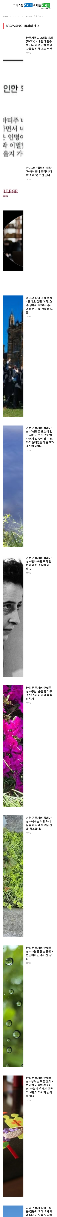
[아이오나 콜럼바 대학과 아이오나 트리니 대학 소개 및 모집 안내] (13, 226)
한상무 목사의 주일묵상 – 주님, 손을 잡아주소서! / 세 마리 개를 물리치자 (39, 693)
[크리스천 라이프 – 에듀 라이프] (31, 6)
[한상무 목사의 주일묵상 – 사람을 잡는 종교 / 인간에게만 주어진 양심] (13, 1006)
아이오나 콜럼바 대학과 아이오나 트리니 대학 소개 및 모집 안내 (39, 171)
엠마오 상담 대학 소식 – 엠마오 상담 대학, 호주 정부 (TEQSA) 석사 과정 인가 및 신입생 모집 (39, 305)
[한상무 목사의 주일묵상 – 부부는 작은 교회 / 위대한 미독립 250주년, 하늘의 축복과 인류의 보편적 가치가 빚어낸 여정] (13, 1136)
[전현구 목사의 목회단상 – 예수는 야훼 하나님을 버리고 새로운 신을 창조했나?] (13, 876)
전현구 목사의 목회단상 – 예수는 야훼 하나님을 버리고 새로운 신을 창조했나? (39, 823)
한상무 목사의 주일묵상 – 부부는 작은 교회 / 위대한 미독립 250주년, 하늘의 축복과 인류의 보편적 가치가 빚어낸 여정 (39, 1087)
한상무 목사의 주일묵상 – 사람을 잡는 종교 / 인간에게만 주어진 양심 (39, 953)
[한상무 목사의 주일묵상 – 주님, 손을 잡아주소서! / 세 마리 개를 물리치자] (13, 746)
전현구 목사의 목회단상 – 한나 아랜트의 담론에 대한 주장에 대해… (38, 563)
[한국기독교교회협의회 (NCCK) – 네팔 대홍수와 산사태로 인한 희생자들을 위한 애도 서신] (13, 96)
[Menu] (5, 6)
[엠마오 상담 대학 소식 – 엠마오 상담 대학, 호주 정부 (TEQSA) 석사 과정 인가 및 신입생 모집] (13, 356)
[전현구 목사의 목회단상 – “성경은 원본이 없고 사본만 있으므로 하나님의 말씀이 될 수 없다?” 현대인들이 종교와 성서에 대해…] (13, 486)
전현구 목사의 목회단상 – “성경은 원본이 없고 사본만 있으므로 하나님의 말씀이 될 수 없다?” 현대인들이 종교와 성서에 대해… (40, 437)
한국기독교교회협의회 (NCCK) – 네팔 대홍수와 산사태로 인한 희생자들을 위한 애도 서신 (39, 43)
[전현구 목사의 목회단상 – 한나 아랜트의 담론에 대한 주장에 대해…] (13, 616)
